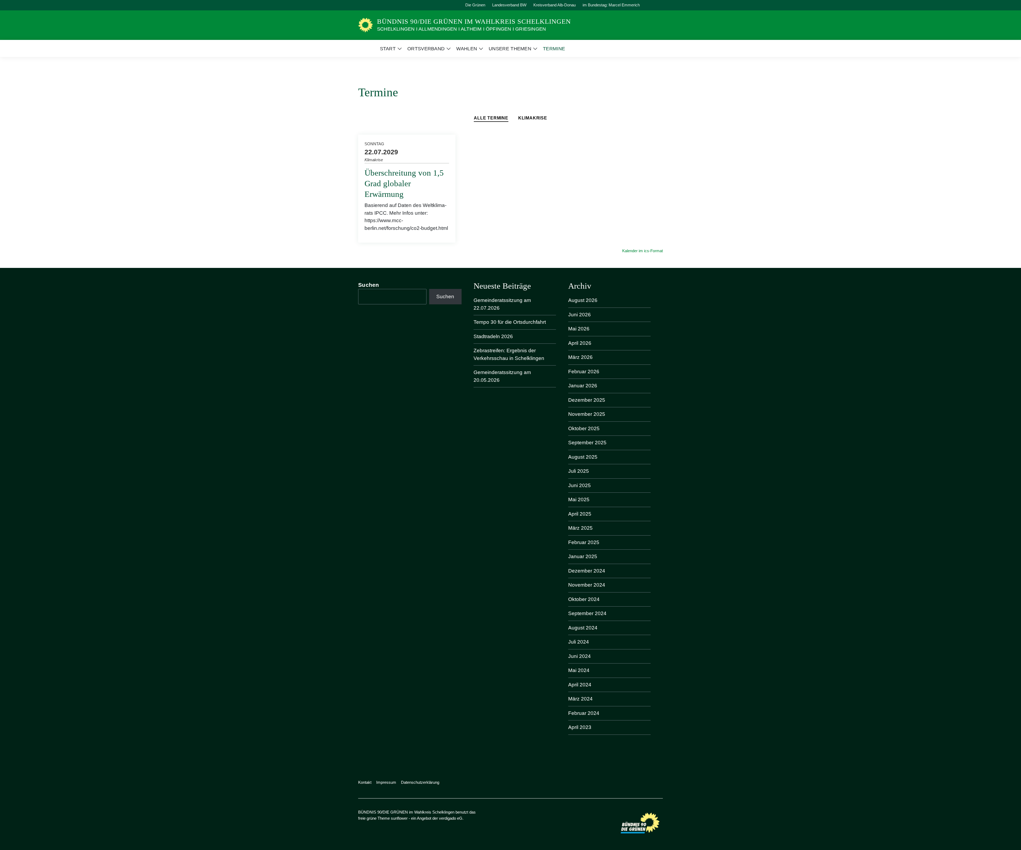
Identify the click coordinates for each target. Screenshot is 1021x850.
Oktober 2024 (584, 599)
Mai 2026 (578, 328)
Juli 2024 (578, 642)
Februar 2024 (583, 713)
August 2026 (582, 300)
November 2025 (586, 414)
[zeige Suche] (654, 5)
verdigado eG (450, 818)
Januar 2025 (582, 556)
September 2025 (587, 442)
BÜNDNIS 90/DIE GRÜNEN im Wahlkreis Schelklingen (474, 21)
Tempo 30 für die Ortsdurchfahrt (510, 322)
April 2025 (579, 514)
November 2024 (586, 585)
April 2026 (579, 343)
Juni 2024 (579, 656)
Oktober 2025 (584, 428)
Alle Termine (491, 118)
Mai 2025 (578, 499)
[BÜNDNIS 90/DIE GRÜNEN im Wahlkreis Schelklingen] (365, 24)
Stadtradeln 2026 (493, 336)
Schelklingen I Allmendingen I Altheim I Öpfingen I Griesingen (461, 29)
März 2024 (580, 699)
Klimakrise (532, 118)
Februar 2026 (583, 371)
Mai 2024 (578, 670)
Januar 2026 (582, 385)
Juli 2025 (578, 471)
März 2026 (580, 357)
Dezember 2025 (586, 400)
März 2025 (580, 528)
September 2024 (587, 613)
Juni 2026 (579, 314)
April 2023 (579, 727)
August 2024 (582, 628)
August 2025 (582, 457)
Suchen (368, 285)
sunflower (399, 818)
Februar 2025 (583, 542)
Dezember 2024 (586, 571)
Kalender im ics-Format (642, 250)
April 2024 (579, 684)
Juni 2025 (579, 485)
